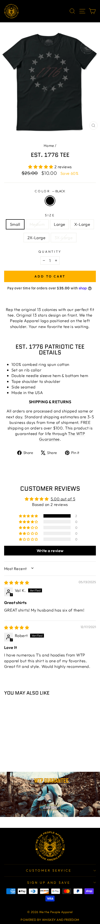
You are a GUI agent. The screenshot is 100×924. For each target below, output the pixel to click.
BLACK (50, 201)
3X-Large (64, 237)
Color (50, 191)
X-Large (82, 224)
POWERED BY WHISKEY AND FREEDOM (50, 920)
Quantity (50, 251)
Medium (37, 224)
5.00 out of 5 (63, 498)
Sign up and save (49, 882)
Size (50, 215)
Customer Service (49, 870)
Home (49, 145)
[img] (16, 582)
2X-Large (36, 237)
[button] (41, 166)
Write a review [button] (50, 550)
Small (15, 224)
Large (59, 224)
